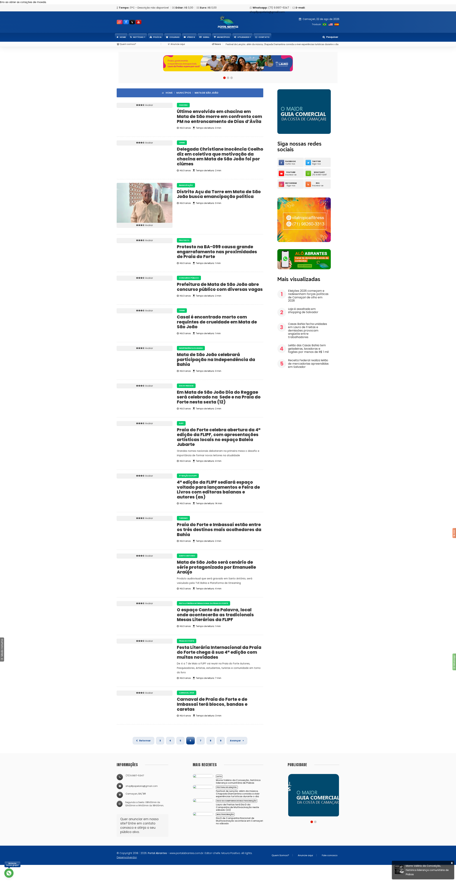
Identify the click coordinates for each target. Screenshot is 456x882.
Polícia (157, 37)
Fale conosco (330, 855)
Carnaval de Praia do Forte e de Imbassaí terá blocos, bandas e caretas (212, 704)
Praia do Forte (186, 641)
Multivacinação (225, 814)
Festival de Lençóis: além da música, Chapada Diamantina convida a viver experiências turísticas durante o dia (238, 793)
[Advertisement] (304, 398)
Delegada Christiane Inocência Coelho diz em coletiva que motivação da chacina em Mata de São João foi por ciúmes (220, 156)
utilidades (243, 37)
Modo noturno (2, 648)
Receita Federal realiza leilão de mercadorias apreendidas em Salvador (308, 363)
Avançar (236, 740)
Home (123, 37)
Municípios (223, 37)
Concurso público (189, 278)
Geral (206, 37)
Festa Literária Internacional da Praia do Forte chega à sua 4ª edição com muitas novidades (219, 652)
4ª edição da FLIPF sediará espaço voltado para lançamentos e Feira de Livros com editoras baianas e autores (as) (218, 489)
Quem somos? (127, 44)
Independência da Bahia (191, 348)
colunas (174, 37)
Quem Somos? (280, 855)
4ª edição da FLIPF (188, 475)
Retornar (145, 740)
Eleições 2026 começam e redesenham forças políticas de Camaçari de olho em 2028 (308, 296)
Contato (264, 37)
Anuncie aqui (177, 44)
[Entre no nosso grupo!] (8, 873)
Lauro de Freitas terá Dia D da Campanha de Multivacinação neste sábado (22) (266, 44)
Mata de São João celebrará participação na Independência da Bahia (216, 359)
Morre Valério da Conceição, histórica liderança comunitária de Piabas (238, 781)
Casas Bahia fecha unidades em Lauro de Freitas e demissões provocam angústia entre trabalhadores (307, 330)
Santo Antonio (187, 555)
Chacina (183, 105)
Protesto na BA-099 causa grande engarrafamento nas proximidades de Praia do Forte (217, 251)
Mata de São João (206, 92)
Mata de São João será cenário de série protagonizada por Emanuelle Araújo (216, 567)
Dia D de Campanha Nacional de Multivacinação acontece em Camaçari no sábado (239, 820)
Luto (219, 776)
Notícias (138, 37)
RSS (454, 532)
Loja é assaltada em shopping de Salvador (303, 310)
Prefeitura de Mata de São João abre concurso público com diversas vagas (220, 286)
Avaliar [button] (149, 105)
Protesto (184, 240)
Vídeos (191, 37)
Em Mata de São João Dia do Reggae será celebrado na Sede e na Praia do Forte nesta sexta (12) (219, 397)
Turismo (183, 518)
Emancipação (186, 185)
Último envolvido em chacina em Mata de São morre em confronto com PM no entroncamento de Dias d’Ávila (219, 116)
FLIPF (181, 423)
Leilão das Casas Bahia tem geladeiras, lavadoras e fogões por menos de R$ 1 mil (308, 348)
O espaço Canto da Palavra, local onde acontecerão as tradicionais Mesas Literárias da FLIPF (215, 615)
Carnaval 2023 (186, 692)
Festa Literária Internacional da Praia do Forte (203, 603)
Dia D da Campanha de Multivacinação (236, 800)
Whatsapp (454, 661)
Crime (182, 142)
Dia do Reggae (186, 385)
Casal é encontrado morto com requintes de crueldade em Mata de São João (217, 322)
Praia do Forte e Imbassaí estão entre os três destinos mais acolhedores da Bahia (219, 529)
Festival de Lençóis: (227, 787)
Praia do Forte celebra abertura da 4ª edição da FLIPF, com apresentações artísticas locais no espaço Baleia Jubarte (218, 437)
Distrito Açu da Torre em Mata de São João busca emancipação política (219, 194)
